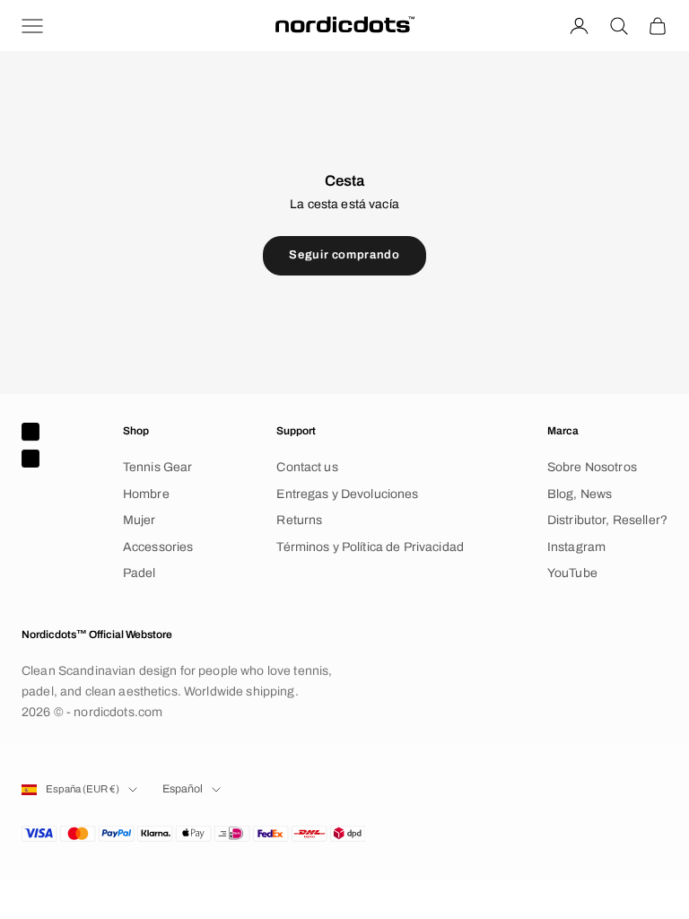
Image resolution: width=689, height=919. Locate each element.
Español (182, 789)
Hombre (146, 494)
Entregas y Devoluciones (347, 494)
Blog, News (579, 494)
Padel (139, 573)
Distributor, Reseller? (607, 520)
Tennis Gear (158, 467)
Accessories (158, 547)
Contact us (306, 467)
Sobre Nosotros (592, 467)
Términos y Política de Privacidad (370, 547)
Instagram (576, 547)
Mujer (139, 520)
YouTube (572, 573)
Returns (299, 520)
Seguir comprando (344, 255)
